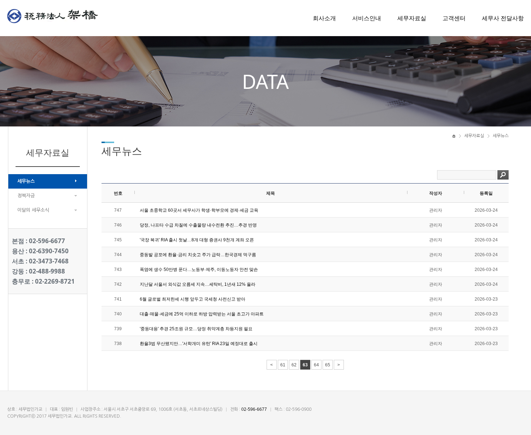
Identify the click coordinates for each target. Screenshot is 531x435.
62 (294, 364)
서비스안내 (366, 18)
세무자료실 (411, 18)
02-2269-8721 (55, 281)
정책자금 (26, 195)
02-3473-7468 (49, 261)
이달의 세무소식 (33, 210)
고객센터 (454, 18)
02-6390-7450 (49, 251)
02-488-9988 (47, 271)
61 (282, 364)
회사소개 (324, 18)
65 (327, 364)
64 (316, 364)
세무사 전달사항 (503, 18)
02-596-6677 (47, 241)
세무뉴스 (26, 181)
